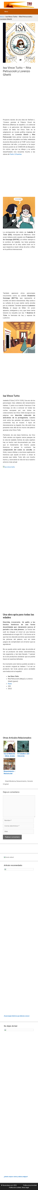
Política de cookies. (15, 1187)
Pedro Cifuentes (16, 154)
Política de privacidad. (30, 1185)
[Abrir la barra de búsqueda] (35, 10)
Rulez (10, 684)
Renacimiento (21, 781)
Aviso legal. (25, 1187)
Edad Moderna (10, 781)
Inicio (2, 17)
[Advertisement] (19, 98)
